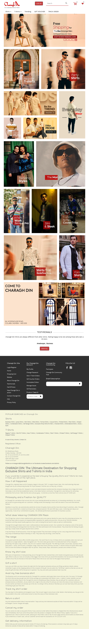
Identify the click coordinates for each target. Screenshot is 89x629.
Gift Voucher (39, 11)
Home (9, 371)
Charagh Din (12, 448)
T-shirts (17, 11)
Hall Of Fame (11, 387)
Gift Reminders (31, 389)
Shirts (7, 11)
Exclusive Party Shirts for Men (44, 424)
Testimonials (11, 384)
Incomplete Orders (33, 382)
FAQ (8, 399)
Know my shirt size (15, 551)
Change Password (32, 372)
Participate (49, 369)
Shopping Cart (11, 374)
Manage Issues (31, 386)
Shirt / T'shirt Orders (33, 376)
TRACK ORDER (53, 11)
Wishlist (9, 377)
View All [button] (44, 349)
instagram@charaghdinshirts (22, 463)
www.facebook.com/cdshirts (50, 463)
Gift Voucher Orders (33, 379)
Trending (28, 11)
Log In (38, 3)
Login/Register (11, 367)
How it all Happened (16, 481)
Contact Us (23, 439)
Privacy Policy (11, 402)
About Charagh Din (13, 380)
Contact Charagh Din (13, 396)
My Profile (30, 369)
